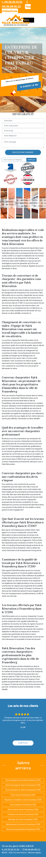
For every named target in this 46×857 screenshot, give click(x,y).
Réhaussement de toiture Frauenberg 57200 (23, 824)
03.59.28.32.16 (13, 2)
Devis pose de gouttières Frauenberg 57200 (23, 829)
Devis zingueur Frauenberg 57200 (23, 805)
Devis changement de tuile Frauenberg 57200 (23, 780)
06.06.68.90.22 (32, 849)
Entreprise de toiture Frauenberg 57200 (23, 814)
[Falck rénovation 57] (16, 20)
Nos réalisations (16, 9)
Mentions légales (34, 853)
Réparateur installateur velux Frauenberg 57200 (23, 800)
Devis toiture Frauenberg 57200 (23, 795)
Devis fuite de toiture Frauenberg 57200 (23, 810)
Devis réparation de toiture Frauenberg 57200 (23, 790)
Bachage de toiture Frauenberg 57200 (23, 819)
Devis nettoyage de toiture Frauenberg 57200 (23, 785)
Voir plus (23, 743)
